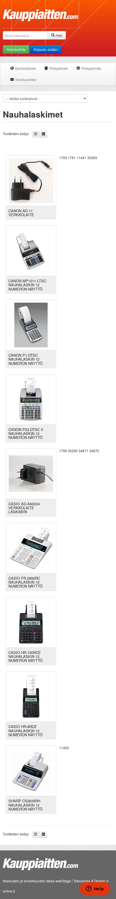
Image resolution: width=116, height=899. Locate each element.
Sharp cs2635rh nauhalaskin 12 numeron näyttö (25, 805)
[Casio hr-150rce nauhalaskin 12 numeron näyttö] (31, 621)
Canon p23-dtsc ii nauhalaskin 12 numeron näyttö (25, 433)
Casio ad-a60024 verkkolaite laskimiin (24, 508)
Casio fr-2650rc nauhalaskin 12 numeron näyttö (25, 582)
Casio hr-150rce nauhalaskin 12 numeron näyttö (25, 656)
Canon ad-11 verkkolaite (21, 212)
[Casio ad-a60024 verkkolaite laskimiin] (31, 473)
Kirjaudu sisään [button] (46, 49)
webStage (63, 880)
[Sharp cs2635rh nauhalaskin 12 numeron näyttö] (31, 770)
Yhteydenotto (90, 68)
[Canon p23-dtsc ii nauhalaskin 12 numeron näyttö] (31, 398)
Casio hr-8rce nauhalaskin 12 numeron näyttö (25, 730)
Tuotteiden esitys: (17, 133)
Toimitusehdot (25, 79)
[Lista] (43, 134)
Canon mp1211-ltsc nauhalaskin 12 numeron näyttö (27, 285)
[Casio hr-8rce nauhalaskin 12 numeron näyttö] (31, 696)
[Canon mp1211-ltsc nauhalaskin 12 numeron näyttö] (31, 250)
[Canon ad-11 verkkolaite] (31, 179)
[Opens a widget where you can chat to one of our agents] (94, 889)
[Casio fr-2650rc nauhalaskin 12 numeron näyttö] (31, 547)
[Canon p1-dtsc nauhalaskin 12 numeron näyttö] (31, 324)
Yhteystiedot (58, 68)
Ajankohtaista (25, 68)
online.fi (9, 891)
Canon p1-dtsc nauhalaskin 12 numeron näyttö (25, 359)
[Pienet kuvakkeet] (36, 134)
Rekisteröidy (16, 49)
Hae (58, 35)
